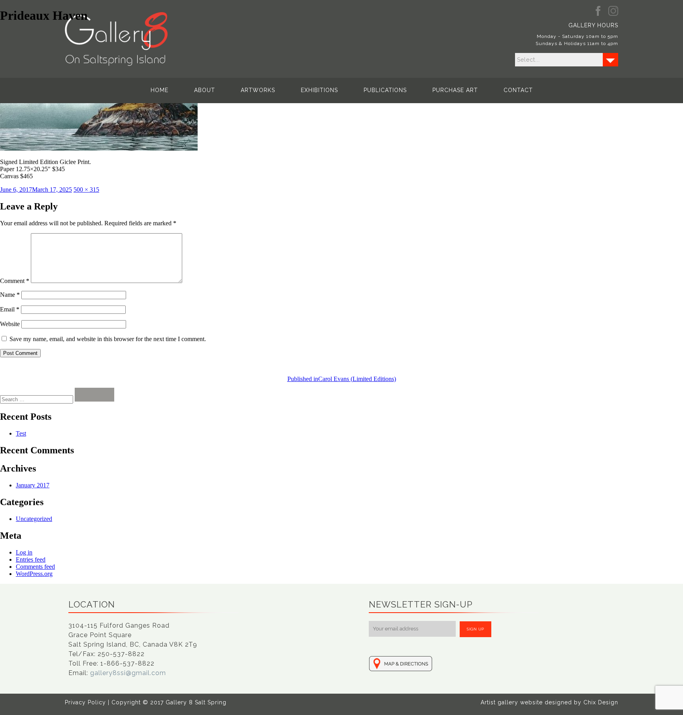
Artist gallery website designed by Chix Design (549, 702)
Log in (24, 552)
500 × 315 (86, 189)
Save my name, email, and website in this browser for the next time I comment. (107, 339)
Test (21, 433)
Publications (385, 90)
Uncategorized (34, 518)
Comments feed (35, 566)
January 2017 (32, 485)
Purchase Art (455, 90)
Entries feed (30, 559)
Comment (14, 280)
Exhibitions (319, 90)
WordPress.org (34, 573)
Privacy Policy (85, 702)
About (204, 90)
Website (10, 324)
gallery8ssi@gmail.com (128, 673)
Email (9, 309)
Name (10, 294)
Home (159, 90)
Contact (518, 90)
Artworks (258, 90)
